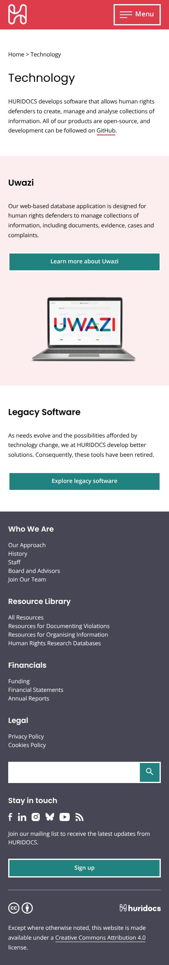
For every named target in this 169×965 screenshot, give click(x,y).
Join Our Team (27, 579)
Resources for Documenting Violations (59, 626)
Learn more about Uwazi (84, 261)
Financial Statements (35, 690)
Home (16, 54)
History (17, 554)
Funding (19, 681)
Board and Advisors (34, 571)
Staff (14, 562)
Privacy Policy (26, 737)
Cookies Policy (27, 745)
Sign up (84, 868)
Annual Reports (28, 698)
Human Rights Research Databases (54, 643)
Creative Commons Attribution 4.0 (100, 938)
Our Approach (27, 545)
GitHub (106, 131)
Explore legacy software (84, 481)
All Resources (25, 618)
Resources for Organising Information (58, 635)
